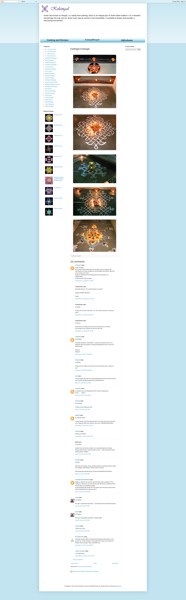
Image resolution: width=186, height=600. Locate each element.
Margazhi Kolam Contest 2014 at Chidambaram (59, 179)
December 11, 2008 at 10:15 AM (84, 299)
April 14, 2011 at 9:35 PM (82, 474)
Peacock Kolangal (50, 91)
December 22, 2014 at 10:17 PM (84, 556)
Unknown (78, 265)
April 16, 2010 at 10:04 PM (83, 395)
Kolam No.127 (58, 146)
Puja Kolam (48, 95)
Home (95, 563)
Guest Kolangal (49, 78)
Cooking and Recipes (57, 40)
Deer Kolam (48, 71)
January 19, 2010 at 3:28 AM (83, 354)
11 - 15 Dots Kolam (50, 49)
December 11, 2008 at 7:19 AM (84, 281)
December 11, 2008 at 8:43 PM (84, 315)
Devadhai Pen (79, 537)
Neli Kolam (48, 89)
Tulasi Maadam (49, 104)
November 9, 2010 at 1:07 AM (84, 425)
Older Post (115, 563)
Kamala (77, 360)
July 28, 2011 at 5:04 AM (82, 520)
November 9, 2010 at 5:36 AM (84, 436)
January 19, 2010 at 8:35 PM (83, 370)
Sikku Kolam (48, 99)
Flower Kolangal (50, 75)
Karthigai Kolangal (50, 80)
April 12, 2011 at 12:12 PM (83, 454)
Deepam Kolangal (50, 69)
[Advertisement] (82, 29)
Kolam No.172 (58, 135)
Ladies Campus (80, 551)
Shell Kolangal (49, 97)
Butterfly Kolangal (50, 62)
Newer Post (74, 563)
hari (76, 376)
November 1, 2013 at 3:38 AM (84, 545)
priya (76, 497)
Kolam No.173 (58, 115)
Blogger (119, 586)
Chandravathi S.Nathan (82, 479)
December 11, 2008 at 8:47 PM (84, 331)
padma (77, 415)
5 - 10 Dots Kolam (50, 56)
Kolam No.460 (58, 198)
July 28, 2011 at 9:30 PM (82, 531)
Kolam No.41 (58, 188)
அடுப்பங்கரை (127, 40)
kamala (77, 526)
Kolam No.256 (58, 208)
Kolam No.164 (58, 167)
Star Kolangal (49, 102)
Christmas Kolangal (51, 64)
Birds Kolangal (49, 60)
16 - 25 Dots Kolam (50, 51)
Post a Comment (78, 559)
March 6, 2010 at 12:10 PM (83, 383)
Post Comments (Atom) (85, 566)
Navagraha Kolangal (51, 86)
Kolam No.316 (58, 125)
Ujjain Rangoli (49, 106)
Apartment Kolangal (51, 58)
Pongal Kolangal (50, 93)
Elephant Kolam (49, 73)
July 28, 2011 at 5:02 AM (82, 506)
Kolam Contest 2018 (51, 82)
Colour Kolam (49, 67)
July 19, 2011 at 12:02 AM (82, 491)
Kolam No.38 (58, 156)
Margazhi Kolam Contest (52, 84)
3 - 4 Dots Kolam (50, 54)
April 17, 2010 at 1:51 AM (82, 409)
